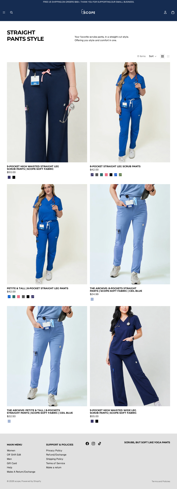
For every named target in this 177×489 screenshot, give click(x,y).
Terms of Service (55, 463)
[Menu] (4, 12)
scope (18, 481)
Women (11, 450)
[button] (153, 56)
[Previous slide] (12, 112)
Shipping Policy (54, 458)
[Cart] (173, 12)
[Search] (11, 12)
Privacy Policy (54, 450)
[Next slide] (82, 112)
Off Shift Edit (14, 454)
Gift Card (12, 463)
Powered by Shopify (31, 481)
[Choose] (82, 157)
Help (9, 467)
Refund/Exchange (56, 454)
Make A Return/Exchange (21, 471)
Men (9, 458)
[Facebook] (87, 443)
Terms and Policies (161, 481)
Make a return (53, 467)
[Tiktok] (99, 443)
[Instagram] (93, 443)
